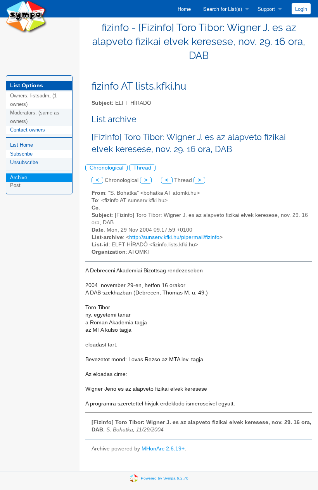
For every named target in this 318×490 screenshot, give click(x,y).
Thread (142, 168)
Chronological (106, 168)
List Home (21, 145)
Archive (18, 177)
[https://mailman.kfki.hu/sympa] (26, 16)
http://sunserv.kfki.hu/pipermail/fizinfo (174, 237)
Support (266, 8)
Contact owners (27, 130)
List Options (26, 85)
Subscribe (21, 154)
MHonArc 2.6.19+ (163, 449)
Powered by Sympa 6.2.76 (164, 478)
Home (184, 8)
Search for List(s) (222, 8)
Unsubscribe (24, 162)
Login (301, 8)
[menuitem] (184, 8)
